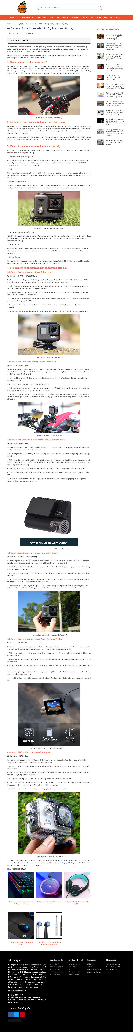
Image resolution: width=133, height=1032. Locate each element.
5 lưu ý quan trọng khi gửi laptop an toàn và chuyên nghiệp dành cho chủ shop (115, 86)
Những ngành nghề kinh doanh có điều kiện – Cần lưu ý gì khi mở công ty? (114, 112)
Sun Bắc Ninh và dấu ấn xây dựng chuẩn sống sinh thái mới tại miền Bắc (115, 103)
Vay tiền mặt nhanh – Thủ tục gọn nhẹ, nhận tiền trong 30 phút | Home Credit (114, 57)
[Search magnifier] (100, 7)
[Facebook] (11, 1014)
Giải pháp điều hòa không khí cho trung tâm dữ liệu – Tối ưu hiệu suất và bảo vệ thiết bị (115, 132)
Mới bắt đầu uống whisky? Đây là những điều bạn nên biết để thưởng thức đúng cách (115, 122)
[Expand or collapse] (88, 40)
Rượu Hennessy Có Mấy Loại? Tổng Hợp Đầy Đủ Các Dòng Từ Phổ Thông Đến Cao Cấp (114, 67)
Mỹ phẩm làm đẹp (70, 17)
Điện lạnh (55, 17)
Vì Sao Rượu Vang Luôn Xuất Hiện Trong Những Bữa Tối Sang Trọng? (114, 37)
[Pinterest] (22, 1014)
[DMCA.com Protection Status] (14, 1021)
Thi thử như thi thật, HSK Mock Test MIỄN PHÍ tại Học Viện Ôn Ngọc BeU (114, 95)
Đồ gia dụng (27, 17)
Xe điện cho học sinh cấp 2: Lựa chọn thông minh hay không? (115, 142)
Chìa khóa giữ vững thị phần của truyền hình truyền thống (113, 77)
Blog (118, 17)
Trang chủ (13, 17)
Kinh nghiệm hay (104, 17)
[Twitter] (16, 1014)
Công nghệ (41, 17)
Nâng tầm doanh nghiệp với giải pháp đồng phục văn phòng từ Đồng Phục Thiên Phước (114, 46)
